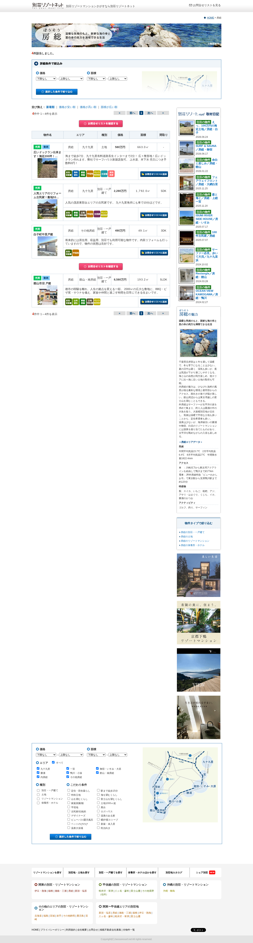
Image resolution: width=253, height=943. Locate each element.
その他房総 (76, 777)
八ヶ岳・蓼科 (122, 891)
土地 (44, 794)
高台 (103, 807)
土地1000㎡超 (108, 803)
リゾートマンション (52, 798)
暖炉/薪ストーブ (109, 819)
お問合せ (93, 929)
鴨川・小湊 (76, 773)
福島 (45, 915)
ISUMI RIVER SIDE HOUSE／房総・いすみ (207, 219)
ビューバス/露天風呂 (82, 819)
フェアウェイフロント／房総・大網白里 (207, 180)
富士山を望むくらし (111, 799)
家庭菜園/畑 (77, 803)
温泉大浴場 (77, 828)
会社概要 (82, 929)
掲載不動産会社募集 (110, 929)
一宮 (72, 769)
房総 (70, 891)
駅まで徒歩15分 (109, 790)
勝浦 (43, 773)
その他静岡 (69, 915)
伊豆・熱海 (40, 891)
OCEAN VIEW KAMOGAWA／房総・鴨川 (207, 294)
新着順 (50, 107)
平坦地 (74, 807)
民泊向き (105, 828)
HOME (210, 17)
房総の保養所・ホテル (193, 545)
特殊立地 (76, 795)
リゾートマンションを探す (47, 872)
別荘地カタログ (174, 872)
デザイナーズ (78, 815)
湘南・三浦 (61, 891)
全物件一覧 (129, 929)
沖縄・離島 (169, 891)
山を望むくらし (79, 799)
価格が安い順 (67, 107)
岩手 (59, 915)
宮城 (52, 915)
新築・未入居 (108, 824)
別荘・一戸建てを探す (111, 872)
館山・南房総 (107, 773)
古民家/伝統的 (78, 811)
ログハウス (107, 811)
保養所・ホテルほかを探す (142, 872)
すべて (59, 762)
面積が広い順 (109, 107)
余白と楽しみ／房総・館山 (207, 163)
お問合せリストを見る (207, 5)
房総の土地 (187, 536)
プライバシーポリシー (52, 929)
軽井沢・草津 (106, 891)
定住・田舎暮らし (80, 790)
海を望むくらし (109, 795)
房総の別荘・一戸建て (193, 532)
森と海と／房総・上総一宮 (207, 198)
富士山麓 (135, 891)
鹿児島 (80, 915)
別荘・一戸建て (50, 790)
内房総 (44, 777)
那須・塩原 (81, 891)
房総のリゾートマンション (195, 541)
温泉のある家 (108, 815)
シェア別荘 (205, 872)
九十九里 (45, 769)
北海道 (38, 915)
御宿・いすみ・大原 (110, 769)
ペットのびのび (79, 824)
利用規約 (71, 929)
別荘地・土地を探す (79, 872)
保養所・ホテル (50, 802)
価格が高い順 (88, 107)
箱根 (50, 891)
